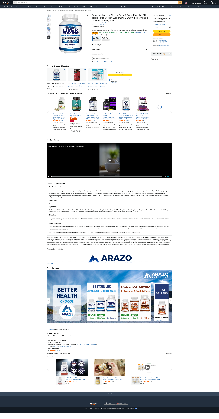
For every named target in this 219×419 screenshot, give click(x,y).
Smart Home (172, 6)
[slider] (106, 176)
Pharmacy (190, 6)
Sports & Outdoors (162, 6)
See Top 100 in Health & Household (86, 344)
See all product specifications (101, 58)
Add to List (155, 59)
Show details (114, 82)
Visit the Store (158, 320)
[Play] (48, 176)
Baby (153, 6)
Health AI (9, 6)
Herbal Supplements (79, 10)
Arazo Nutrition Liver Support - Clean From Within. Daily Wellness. (66, 146)
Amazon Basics (28, 6)
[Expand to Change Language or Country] (114, 403)
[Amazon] (6, 2)
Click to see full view (70, 54)
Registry (102, 6)
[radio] (48, 16)
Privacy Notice (97, 408)
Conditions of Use (88, 408)
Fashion (96, 6)
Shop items (138, 32)
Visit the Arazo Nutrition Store (100, 23)
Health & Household (51, 10)
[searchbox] (97, 2)
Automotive (134, 6)
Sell (91, 6)
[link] (77, 75)
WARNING (51, 329)
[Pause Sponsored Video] (85, 374)
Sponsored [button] (49, 356)
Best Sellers (37, 6)
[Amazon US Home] (93, 404)
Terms (145, 32)
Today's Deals (71, 6)
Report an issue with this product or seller (105, 61)
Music (107, 6)
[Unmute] (170, 176)
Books (78, 6)
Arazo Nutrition (162, 40)
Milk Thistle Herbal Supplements (62, 346)
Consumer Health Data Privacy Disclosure (111, 408)
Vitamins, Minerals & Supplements (65, 10)
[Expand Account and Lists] (201, 3)
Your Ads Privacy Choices (128, 408)
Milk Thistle (88, 10)
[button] (3, 6)
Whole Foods (62, 6)
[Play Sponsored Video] (109, 367)
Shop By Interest (181, 6)
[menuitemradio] (168, 176)
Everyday (197, 6)
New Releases (45, 6)
